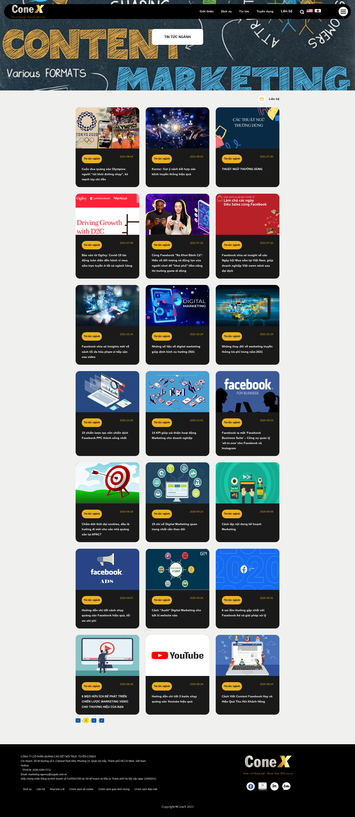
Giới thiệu (207, 11)
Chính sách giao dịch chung (114, 789)
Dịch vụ (226, 11)
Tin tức (244, 11)
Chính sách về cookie (81, 789)
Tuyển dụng (265, 11)
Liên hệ (286, 11)
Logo (28, 11)
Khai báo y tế (57, 789)
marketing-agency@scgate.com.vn (47, 774)
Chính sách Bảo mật (146, 789)
